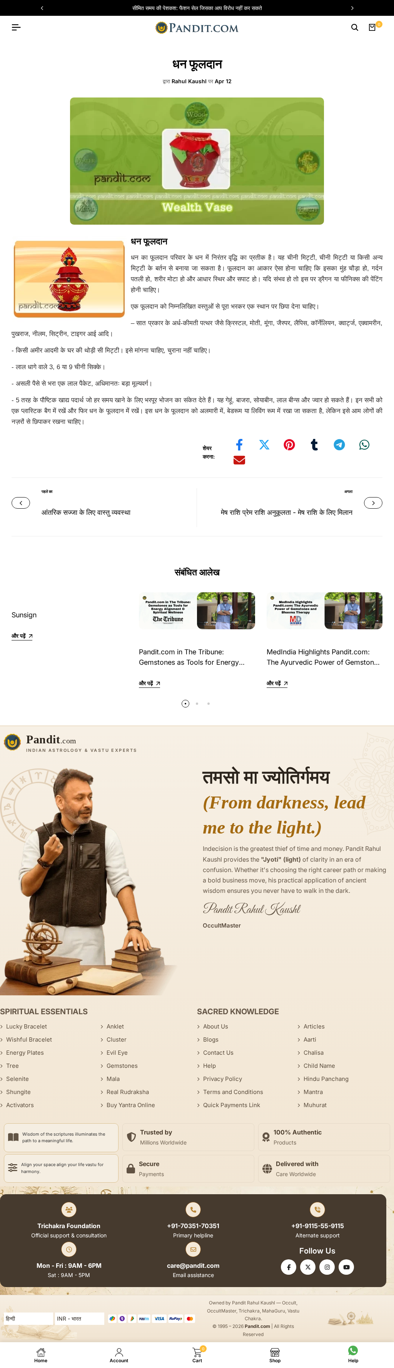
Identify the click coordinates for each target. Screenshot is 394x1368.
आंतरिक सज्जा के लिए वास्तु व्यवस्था (86, 512)
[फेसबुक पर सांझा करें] (239, 444)
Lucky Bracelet (26, 1026)
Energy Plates (25, 1052)
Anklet (115, 1026)
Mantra (313, 1092)
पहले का (47, 491)
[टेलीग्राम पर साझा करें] (339, 444)
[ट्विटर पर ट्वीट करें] (264, 444)
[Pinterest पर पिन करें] (289, 444)
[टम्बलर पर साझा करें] (314, 444)
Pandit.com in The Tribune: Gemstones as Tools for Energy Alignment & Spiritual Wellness (189, 662)
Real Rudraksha (128, 1092)
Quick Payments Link (231, 1105)
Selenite (17, 1078)
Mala (113, 1078)
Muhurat (315, 1105)
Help (209, 1065)
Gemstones (122, 1065)
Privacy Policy (222, 1078)
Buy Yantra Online (131, 1105)
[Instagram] (327, 1267)
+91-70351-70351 (193, 1226)
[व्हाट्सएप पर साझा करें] (364, 444)
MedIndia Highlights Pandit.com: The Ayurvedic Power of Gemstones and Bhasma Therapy (324, 662)
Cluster (117, 1039)
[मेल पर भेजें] (239, 460)
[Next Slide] (348, 8)
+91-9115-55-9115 (317, 1226)
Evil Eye (117, 1052)
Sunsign (24, 615)
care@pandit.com (193, 1265)
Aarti (310, 1039)
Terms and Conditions (233, 1092)
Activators (20, 1105)
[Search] (354, 27)
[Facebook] (288, 1267)
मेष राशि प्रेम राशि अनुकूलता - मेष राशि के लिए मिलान (286, 512)
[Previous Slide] (46, 8)
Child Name (319, 1065)
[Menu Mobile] (19, 27)
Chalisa (314, 1052)
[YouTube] (346, 1267)
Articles (314, 1026)
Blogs (211, 1039)
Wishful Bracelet (29, 1039)
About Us (215, 1026)
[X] (308, 1267)
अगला (348, 491)
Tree (12, 1065)
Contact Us (218, 1052)
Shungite (18, 1092)
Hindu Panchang (326, 1078)
